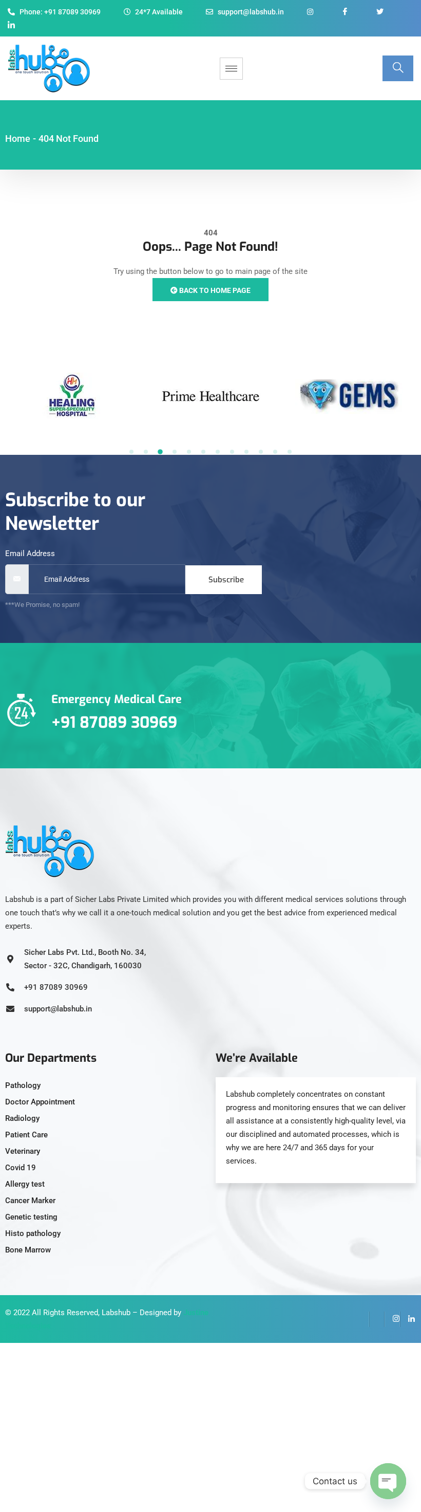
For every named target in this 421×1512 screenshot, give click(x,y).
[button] (131, 452)
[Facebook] (361, 1319)
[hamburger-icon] (231, 69)
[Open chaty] (388, 1481)
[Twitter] (377, 1319)
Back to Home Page (214, 290)
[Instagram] (392, 1319)
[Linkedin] (407, 1319)
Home (17, 138)
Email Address (30, 553)
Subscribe (226, 580)
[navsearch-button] (397, 68)
